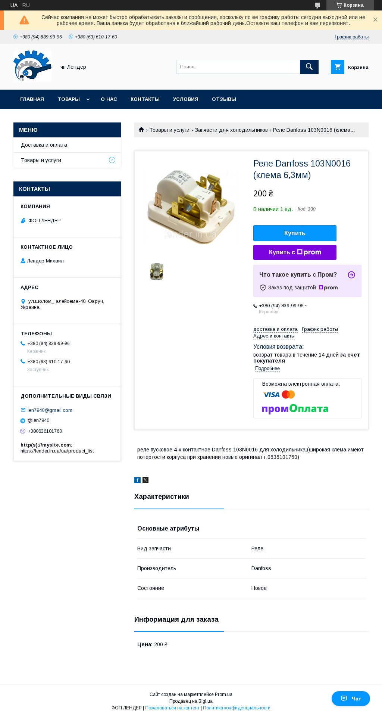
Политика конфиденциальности (236, 708)
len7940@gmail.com (50, 410)
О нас (109, 99)
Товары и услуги (169, 130)
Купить (295, 233)
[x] (145, 481)
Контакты (145, 99)
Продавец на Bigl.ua (191, 701)
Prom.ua (223, 694)
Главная (32, 99)
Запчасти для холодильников (231, 130)
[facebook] (137, 481)
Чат (356, 699)
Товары (68, 99)
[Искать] (309, 67)
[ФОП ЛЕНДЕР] (32, 80)
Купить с (282, 252)
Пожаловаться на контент (172, 708)
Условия (185, 99)
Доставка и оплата (44, 145)
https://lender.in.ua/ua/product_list (57, 451)
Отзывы (224, 99)
